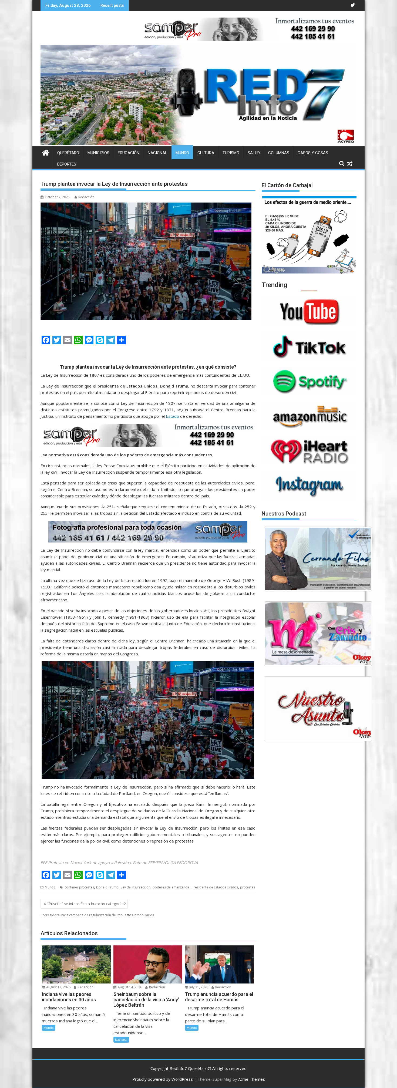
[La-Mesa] (318, 633)
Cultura (205, 152)
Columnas (278, 152)
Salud (254, 152)
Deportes (66, 164)
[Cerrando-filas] (318, 559)
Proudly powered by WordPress (162, 1079)
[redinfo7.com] (198, 143)
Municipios (98, 152)
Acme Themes (251, 1079)
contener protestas (79, 887)
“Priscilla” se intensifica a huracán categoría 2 (86, 903)
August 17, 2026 (57, 987)
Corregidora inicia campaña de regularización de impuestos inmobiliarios (97, 915)
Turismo (231, 152)
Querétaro (68, 152)
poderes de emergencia (171, 887)
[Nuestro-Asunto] (318, 708)
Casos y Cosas (313, 152)
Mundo (182, 152)
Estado (172, 416)
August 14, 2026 (129, 987)
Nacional (157, 152)
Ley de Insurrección (135, 887)
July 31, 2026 (198, 987)
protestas (247, 887)
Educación (128, 152)
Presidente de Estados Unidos (215, 887)
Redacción (86, 197)
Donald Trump (107, 887)
